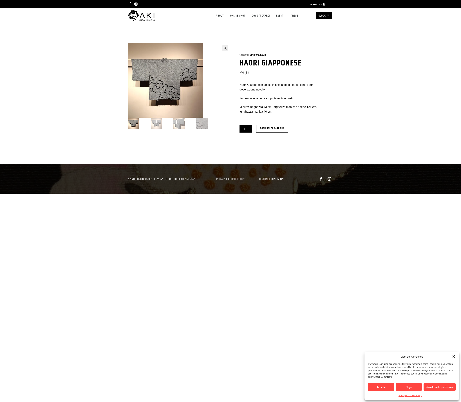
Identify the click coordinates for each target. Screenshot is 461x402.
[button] (454, 356)
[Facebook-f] (130, 4)
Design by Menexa (185, 179)
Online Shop (237, 15)
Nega (409, 387)
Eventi (280, 15)
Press (294, 15)
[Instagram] (136, 4)
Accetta (381, 387)
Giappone (254, 55)
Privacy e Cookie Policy (410, 395)
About (220, 15)
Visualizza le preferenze (440, 387)
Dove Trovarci (261, 15)
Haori (263, 55)
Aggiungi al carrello (272, 128)
